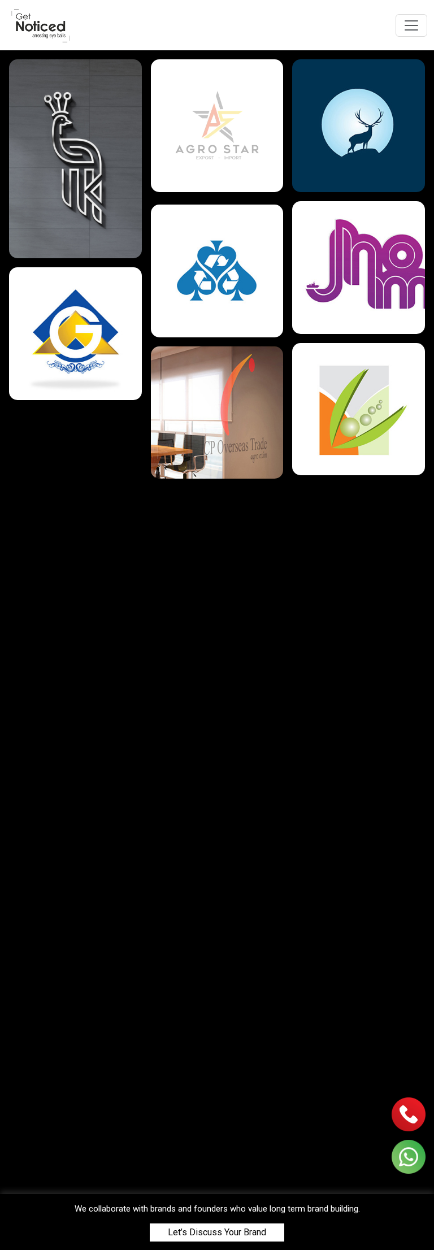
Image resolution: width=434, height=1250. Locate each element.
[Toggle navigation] (411, 25)
